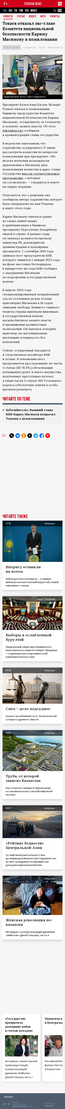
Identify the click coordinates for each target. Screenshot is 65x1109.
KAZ (5, 10)
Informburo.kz (12, 130)
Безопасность (55, 47)
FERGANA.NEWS (33, 4)
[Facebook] (41, 435)
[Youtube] (47, 435)
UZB (26, 10)
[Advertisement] (32, 478)
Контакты (8, 1096)
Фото (43, 16)
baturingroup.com (19, 1106)
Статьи (21, 16)
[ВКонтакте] (17, 435)
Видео (32, 16)
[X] (11, 435)
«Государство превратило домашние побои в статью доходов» (19, 1024)
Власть (42, 47)
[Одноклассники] (23, 435)
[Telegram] (35, 435)
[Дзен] (29, 435)
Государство (29, 47)
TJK (15, 10)
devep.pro (49, 1106)
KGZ (10, 10)
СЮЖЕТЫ (55, 16)
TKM (21, 10)
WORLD (33, 10)
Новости (8, 16)
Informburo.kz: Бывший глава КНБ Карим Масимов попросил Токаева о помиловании (31, 414)
